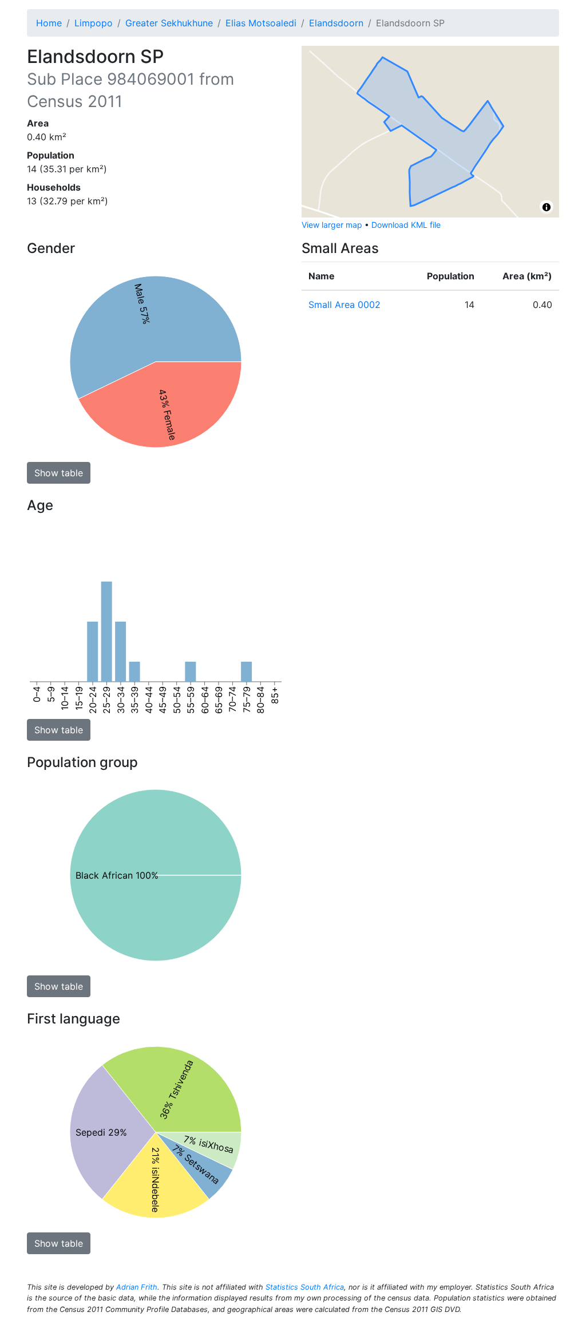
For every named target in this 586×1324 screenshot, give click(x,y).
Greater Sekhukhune (169, 23)
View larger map (332, 225)
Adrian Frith (136, 1287)
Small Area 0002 (344, 304)
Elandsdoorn (336, 23)
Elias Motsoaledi (260, 23)
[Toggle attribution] (546, 207)
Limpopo (93, 23)
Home (49, 23)
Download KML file (406, 225)
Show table (58, 473)
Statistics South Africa (305, 1287)
